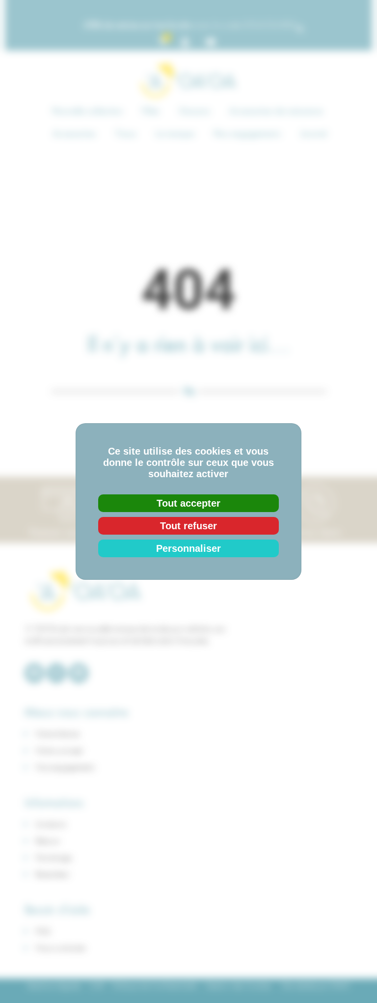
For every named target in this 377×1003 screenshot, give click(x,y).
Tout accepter (188, 503)
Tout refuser (188, 525)
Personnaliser (188, 548)
